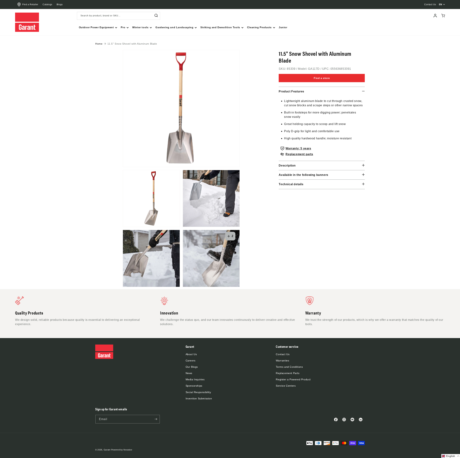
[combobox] (118, 16)
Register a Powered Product (293, 379)
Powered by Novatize (121, 450)
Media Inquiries (195, 379)
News (189, 373)
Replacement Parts (287, 373)
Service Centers (286, 385)
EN (440, 4)
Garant (107, 450)
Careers (191, 360)
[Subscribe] (156, 419)
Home (98, 43)
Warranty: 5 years (298, 148)
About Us (191, 354)
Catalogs (47, 4)
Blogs (60, 4)
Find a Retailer (30, 4)
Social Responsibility (198, 392)
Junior (283, 27)
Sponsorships (194, 385)
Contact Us (282, 354)
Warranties (282, 360)
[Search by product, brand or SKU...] (156, 15)
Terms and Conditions (289, 366)
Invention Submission (199, 398)
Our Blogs (192, 366)
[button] (98, 27)
